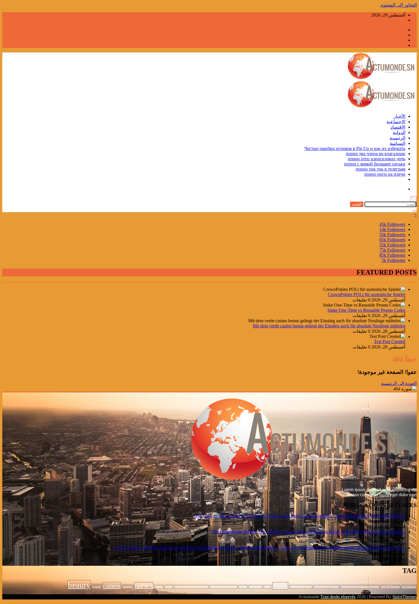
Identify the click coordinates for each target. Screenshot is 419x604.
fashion (144, 585)
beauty (79, 584)
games (159, 586)
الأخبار (399, 116)
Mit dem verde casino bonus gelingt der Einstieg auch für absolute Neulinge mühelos (329, 325)
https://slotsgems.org (223, 586)
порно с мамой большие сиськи (374, 163)
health (169, 586)
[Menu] (415, 211)
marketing (255, 586)
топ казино (409, 586)
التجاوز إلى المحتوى (398, 5)
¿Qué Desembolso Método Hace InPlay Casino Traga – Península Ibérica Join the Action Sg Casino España (308, 531)
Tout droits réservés (337, 596)
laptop (243, 586)
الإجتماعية (396, 121)
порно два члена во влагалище (375, 153)
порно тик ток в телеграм (380, 169)
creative (128, 586)
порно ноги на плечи (384, 174)
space (267, 586)
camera (112, 585)
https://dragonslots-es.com (191, 586)
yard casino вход (301, 586)
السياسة (397, 143)
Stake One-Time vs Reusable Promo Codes (366, 310)
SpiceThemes (404, 596)
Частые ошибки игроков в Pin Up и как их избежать (354, 148)
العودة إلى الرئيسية (399, 383)
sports (280, 585)
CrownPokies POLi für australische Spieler (366, 294)
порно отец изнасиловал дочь (376, 158)
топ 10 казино (390, 586)
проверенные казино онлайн (360, 586)
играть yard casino (326, 586)
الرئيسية (397, 137)
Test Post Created (389, 341)
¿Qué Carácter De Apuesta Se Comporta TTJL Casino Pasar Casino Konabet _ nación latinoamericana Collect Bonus (299, 515)
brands (96, 586)
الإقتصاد (397, 127)
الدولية (399, 132)
